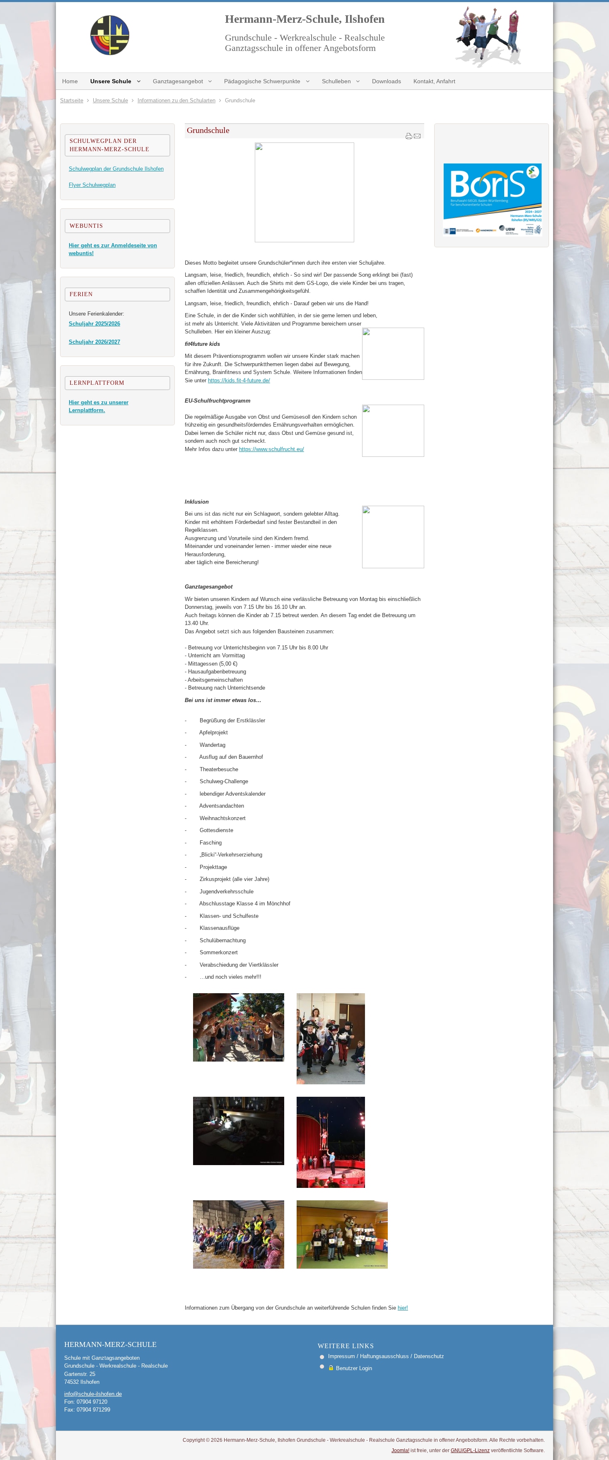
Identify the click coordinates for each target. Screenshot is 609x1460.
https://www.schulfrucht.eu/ (271, 449)
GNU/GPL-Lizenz (470, 1450)
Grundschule (208, 130)
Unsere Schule (110, 100)
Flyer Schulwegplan (92, 185)
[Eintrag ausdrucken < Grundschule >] (409, 138)
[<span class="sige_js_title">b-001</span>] (331, 1082)
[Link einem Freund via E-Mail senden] (417, 138)
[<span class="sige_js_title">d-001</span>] (331, 1186)
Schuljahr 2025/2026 (94, 324)
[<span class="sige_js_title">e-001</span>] (238, 1267)
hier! (403, 1308)
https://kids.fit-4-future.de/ (239, 380)
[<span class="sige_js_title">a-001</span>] (238, 1060)
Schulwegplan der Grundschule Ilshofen (116, 169)
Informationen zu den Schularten (176, 100)
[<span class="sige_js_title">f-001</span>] (342, 1267)
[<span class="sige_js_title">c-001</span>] (238, 1163)
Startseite (71, 100)
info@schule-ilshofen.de (93, 1394)
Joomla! (400, 1450)
